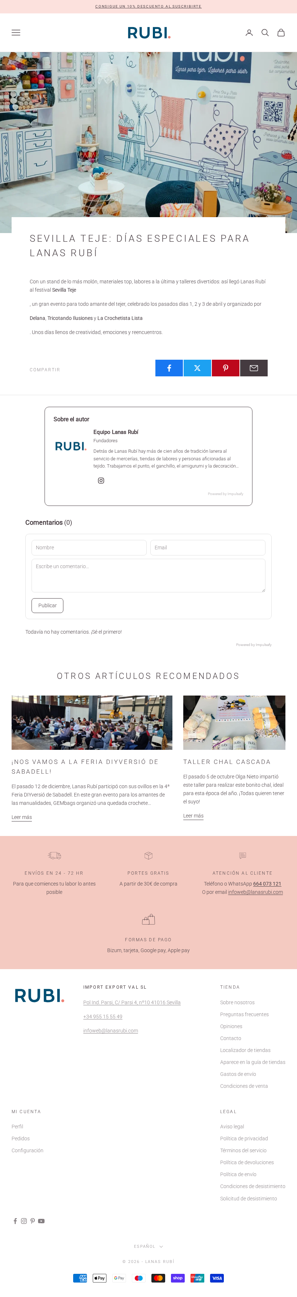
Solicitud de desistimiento (248, 1198)
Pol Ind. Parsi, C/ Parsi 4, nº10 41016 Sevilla (132, 1002)
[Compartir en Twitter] (197, 368)
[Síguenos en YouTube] (41, 1221)
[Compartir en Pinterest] (225, 368)
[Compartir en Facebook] (169, 368)
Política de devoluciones (247, 1162)
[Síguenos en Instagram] (24, 1221)
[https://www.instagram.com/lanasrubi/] (101, 480)
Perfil (17, 1126)
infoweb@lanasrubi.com (255, 892)
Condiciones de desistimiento (252, 1186)
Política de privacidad (244, 1138)
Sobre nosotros (237, 1002)
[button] (148, 7)
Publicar (47, 605)
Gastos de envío (238, 1074)
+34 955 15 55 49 (102, 1016)
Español (145, 1246)
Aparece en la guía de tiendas (252, 1062)
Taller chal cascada (227, 761)
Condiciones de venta (244, 1086)
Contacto (230, 1038)
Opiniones (231, 1026)
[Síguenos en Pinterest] (32, 1221)
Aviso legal (232, 1126)
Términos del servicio (243, 1150)
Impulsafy (235, 494)
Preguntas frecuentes (244, 1014)
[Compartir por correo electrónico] (253, 368)
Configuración (27, 1150)
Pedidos (21, 1138)
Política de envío (238, 1174)
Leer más (22, 817)
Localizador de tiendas (245, 1050)
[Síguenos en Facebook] (15, 1221)
